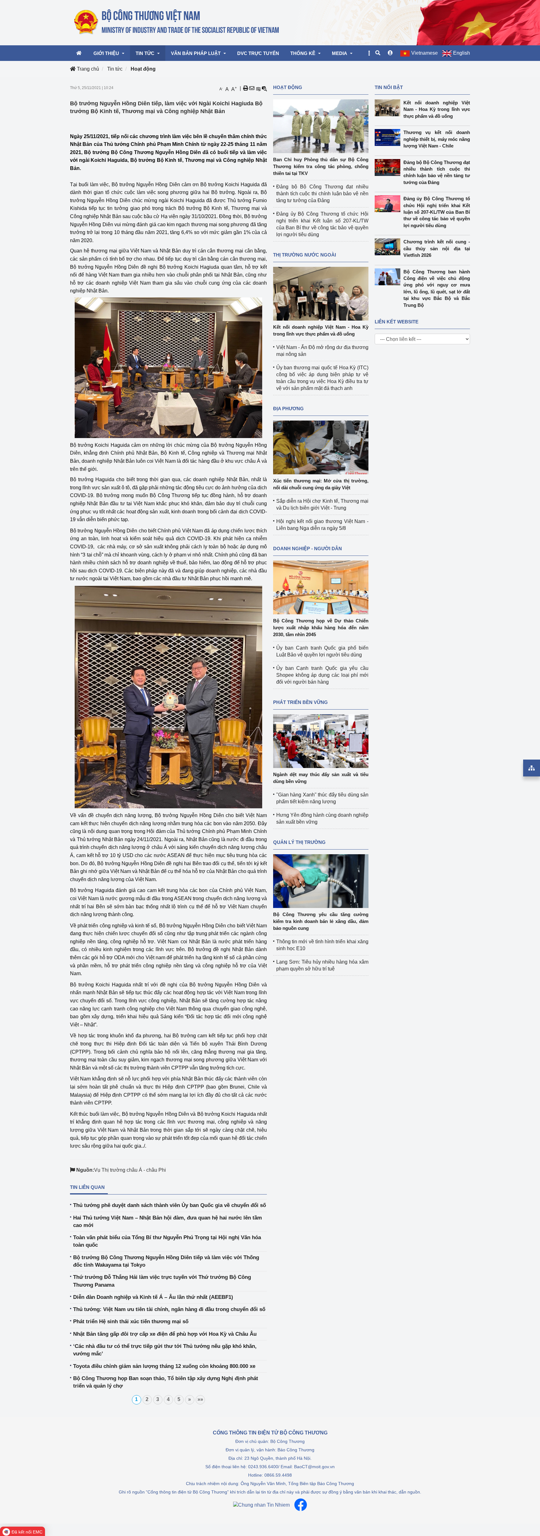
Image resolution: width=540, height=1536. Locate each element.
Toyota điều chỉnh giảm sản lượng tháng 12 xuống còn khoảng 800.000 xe (164, 1366)
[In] (245, 88)
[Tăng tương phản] (258, 88)
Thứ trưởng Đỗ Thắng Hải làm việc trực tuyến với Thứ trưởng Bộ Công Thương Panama (162, 1281)
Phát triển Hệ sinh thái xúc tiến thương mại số (130, 1321)
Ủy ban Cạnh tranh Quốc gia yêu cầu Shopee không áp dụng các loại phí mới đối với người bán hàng (322, 675)
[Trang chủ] (177, 22)
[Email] (251, 88)
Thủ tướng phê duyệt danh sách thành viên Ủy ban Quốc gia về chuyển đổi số (169, 1205)
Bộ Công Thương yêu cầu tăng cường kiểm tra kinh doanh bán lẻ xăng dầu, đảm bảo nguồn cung (320, 921)
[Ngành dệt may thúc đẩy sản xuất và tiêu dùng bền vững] (320, 740)
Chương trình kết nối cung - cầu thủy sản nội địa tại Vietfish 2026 (436, 248)
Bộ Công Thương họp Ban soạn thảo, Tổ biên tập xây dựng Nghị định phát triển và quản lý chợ (165, 1382)
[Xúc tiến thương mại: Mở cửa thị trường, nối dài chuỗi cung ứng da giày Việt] (320, 447)
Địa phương (288, 408)
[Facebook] (300, 1505)
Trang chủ (87, 69)
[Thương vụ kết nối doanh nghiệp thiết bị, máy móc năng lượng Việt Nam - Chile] (389, 137)
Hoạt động (143, 69)
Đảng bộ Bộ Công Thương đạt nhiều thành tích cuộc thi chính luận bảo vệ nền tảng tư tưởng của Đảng (322, 193)
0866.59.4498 (278, 1475)
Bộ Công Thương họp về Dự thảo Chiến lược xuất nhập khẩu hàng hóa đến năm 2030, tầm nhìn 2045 (320, 627)
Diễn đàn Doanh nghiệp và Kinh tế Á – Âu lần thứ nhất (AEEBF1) (153, 1297)
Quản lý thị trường (299, 842)
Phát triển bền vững (300, 702)
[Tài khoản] (390, 53)
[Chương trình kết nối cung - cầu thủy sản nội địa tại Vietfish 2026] (389, 246)
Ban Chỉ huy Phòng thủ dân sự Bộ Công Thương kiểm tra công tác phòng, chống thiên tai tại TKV (320, 166)
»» (200, 1399)
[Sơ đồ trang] (531, 768)
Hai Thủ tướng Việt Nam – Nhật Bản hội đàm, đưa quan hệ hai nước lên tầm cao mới (167, 1221)
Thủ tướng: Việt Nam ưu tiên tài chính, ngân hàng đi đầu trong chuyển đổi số (169, 1309)
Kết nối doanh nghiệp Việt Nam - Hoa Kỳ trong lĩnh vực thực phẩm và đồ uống (436, 109)
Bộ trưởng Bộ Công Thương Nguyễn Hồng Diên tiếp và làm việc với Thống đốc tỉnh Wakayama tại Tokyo (166, 1261)
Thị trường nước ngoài (304, 254)
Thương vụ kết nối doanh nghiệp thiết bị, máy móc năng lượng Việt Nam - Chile (436, 139)
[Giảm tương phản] (264, 88)
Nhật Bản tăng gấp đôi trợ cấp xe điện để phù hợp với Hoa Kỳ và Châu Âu (165, 1334)
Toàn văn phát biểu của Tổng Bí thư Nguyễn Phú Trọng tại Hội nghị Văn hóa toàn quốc (167, 1241)
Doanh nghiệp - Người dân (307, 548)
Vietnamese (424, 53)
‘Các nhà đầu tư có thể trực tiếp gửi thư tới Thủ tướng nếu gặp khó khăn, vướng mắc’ (165, 1350)
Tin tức (114, 69)
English (461, 53)
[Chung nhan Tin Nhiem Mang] (261, 1505)
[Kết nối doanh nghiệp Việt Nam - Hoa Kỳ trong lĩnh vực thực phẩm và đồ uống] (320, 293)
